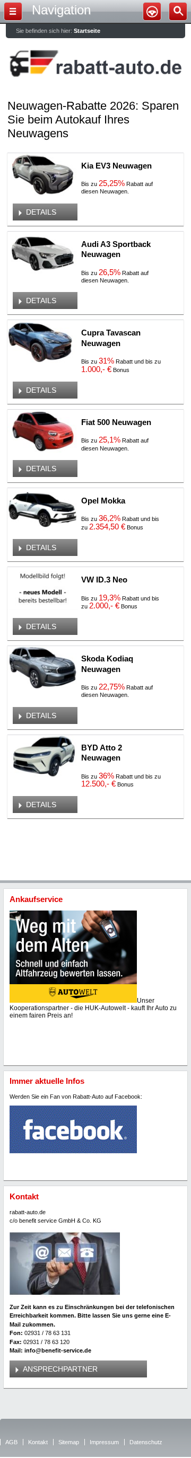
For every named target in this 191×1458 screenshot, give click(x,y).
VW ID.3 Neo (104, 579)
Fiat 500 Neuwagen (116, 422)
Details (41, 212)
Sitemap (68, 1442)
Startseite (87, 31)
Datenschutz (145, 1442)
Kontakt (38, 1442)
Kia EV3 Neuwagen (116, 165)
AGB (11, 1442)
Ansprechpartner (60, 1369)
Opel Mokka (103, 500)
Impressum (104, 1442)
